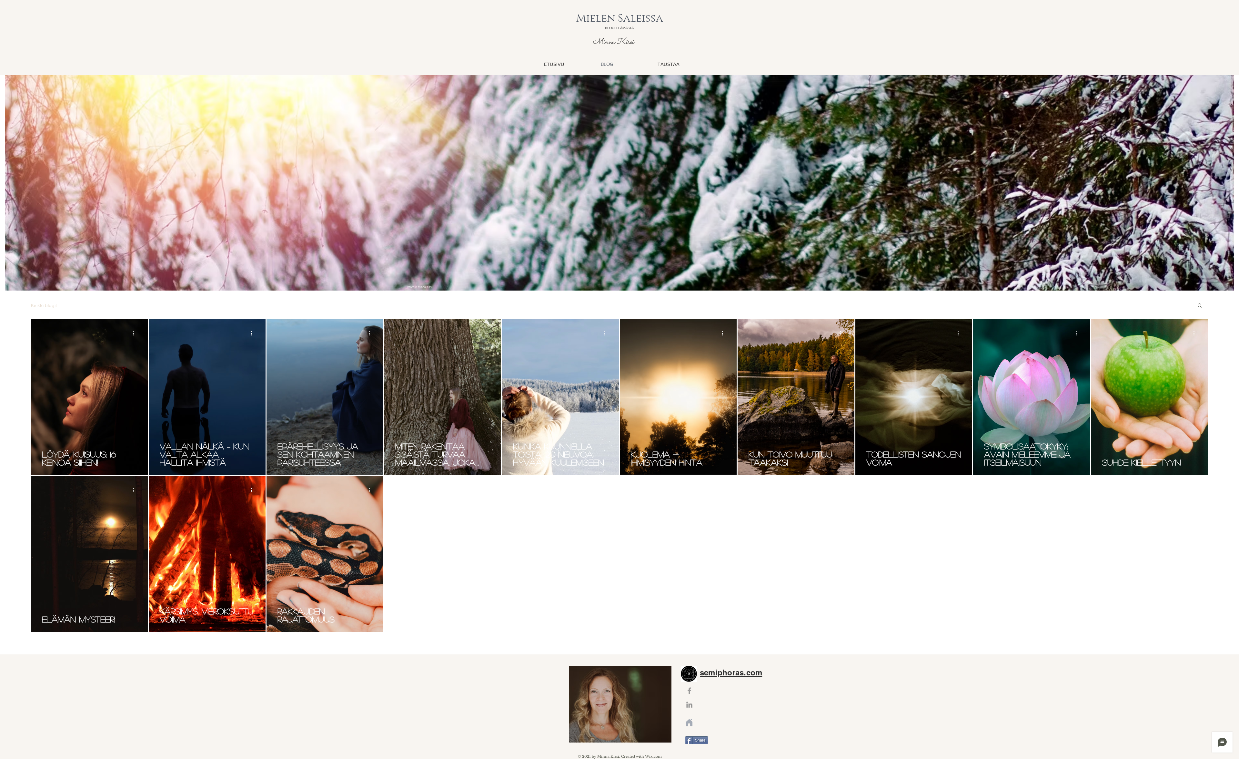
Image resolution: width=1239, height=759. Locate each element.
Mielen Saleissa (619, 18)
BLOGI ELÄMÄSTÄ (619, 28)
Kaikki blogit (44, 305)
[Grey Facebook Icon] (689, 690)
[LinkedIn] (689, 704)
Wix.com (653, 756)
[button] (1200, 306)
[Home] (689, 722)
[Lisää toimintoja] (136, 333)
